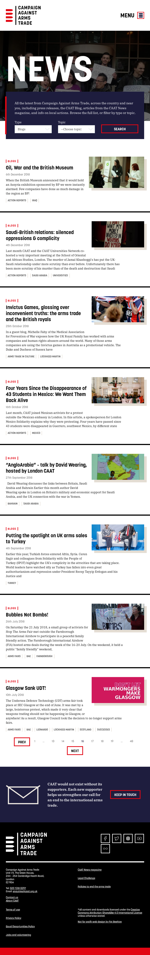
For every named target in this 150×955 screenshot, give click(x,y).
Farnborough (44, 656)
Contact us (12, 897)
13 (53, 741)
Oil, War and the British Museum (39, 168)
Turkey (12, 583)
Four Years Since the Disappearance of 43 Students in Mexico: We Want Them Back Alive (46, 394)
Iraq (34, 200)
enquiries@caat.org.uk (25, 891)
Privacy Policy (13, 918)
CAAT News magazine (90, 869)
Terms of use (13, 909)
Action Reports (17, 200)
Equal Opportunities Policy (20, 926)
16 (82, 741)
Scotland (85, 729)
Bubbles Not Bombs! (27, 615)
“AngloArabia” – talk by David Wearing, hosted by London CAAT (46, 468)
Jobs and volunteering (18, 935)
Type (18, 122)
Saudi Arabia (39, 275)
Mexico (36, 433)
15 (73, 741)
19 (112, 741)
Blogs (12, 161)
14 (63, 741)
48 (131, 741)
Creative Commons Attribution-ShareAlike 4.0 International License (110, 911)
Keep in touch (125, 795)
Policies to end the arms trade (94, 886)
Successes (103, 729)
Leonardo (42, 729)
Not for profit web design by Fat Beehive (100, 921)
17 (92, 741)
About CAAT (12, 900)
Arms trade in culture (21, 356)
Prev (22, 742)
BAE (29, 656)
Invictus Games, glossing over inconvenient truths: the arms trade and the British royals (43, 313)
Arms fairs (14, 656)
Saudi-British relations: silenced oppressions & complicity (40, 235)
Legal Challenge (86, 878)
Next (75, 751)
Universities (60, 275)
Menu (128, 15)
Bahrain (13, 503)
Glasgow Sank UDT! (26, 688)
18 (102, 741)
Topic (61, 122)
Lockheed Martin (50, 356)
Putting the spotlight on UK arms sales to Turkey (46, 538)
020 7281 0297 (18, 888)
